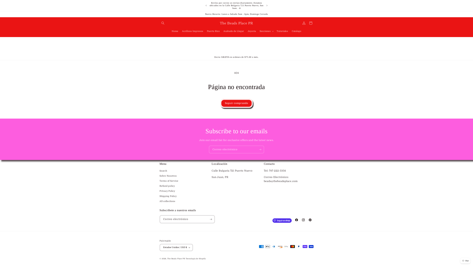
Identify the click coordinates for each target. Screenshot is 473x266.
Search (163, 171)
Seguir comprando (236, 103)
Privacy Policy (167, 191)
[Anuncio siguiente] (267, 5)
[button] (163, 23)
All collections (167, 201)
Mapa (215, 183)
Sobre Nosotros (168, 176)
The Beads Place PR (176, 259)
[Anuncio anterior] (206, 5)
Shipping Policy (168, 196)
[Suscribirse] (260, 149)
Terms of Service (169, 181)
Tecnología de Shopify (196, 259)
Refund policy (167, 186)
